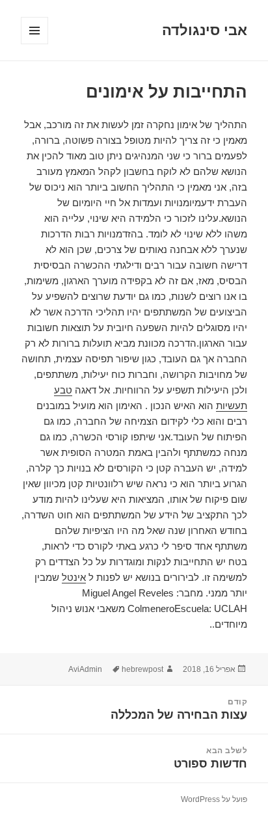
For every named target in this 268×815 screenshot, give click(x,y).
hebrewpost (142, 669)
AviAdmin (85, 669)
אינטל (74, 577)
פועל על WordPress (214, 799)
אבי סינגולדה (204, 30)
